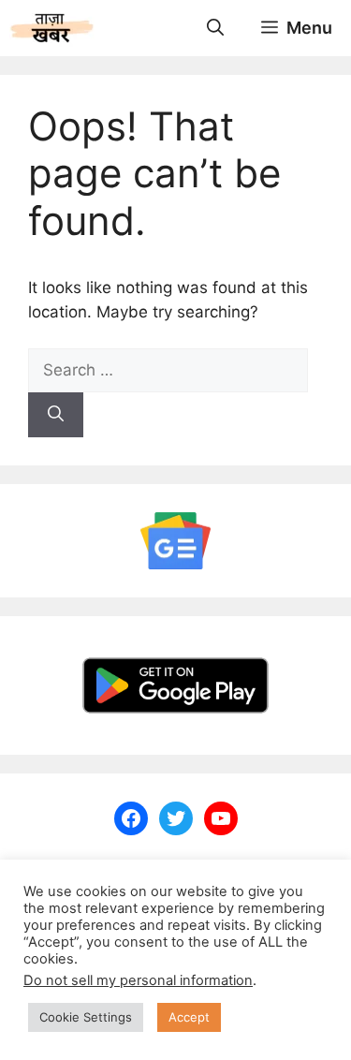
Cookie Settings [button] (85, 1016)
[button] (215, 28)
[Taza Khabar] (52, 28)
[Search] (55, 414)
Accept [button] (189, 1016)
